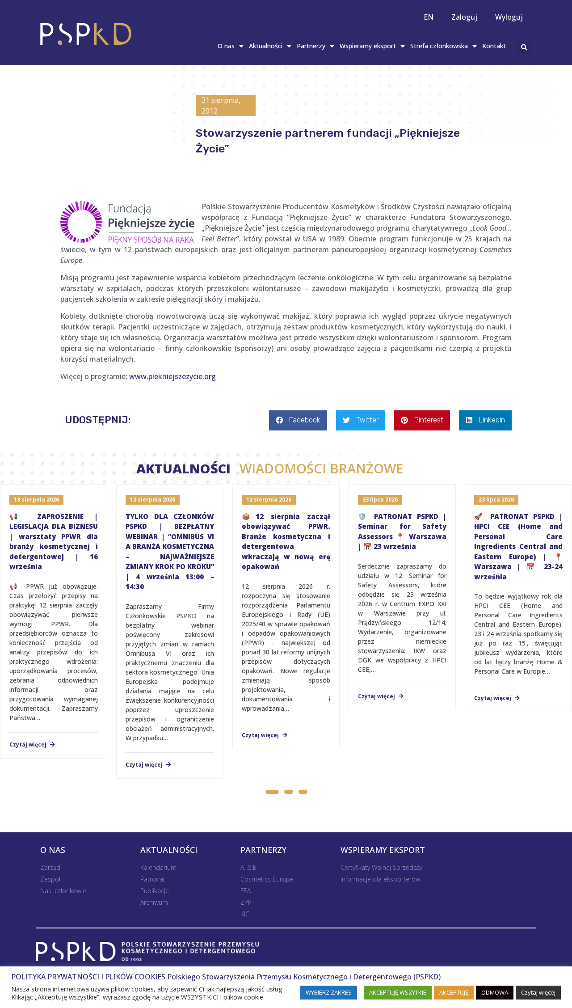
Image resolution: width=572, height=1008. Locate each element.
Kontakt (494, 46)
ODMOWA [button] (494, 992)
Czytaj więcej (28, 745)
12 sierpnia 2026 (152, 499)
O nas (226, 46)
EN (428, 17)
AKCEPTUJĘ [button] (453, 992)
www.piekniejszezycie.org (172, 376)
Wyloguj (509, 17)
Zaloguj (464, 17)
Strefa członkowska (439, 46)
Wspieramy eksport (368, 46)
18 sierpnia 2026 (36, 499)
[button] (271, 793)
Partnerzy (311, 46)
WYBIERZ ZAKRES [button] (329, 992)
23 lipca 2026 (380, 499)
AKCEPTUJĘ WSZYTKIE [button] (397, 992)
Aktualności (265, 46)
